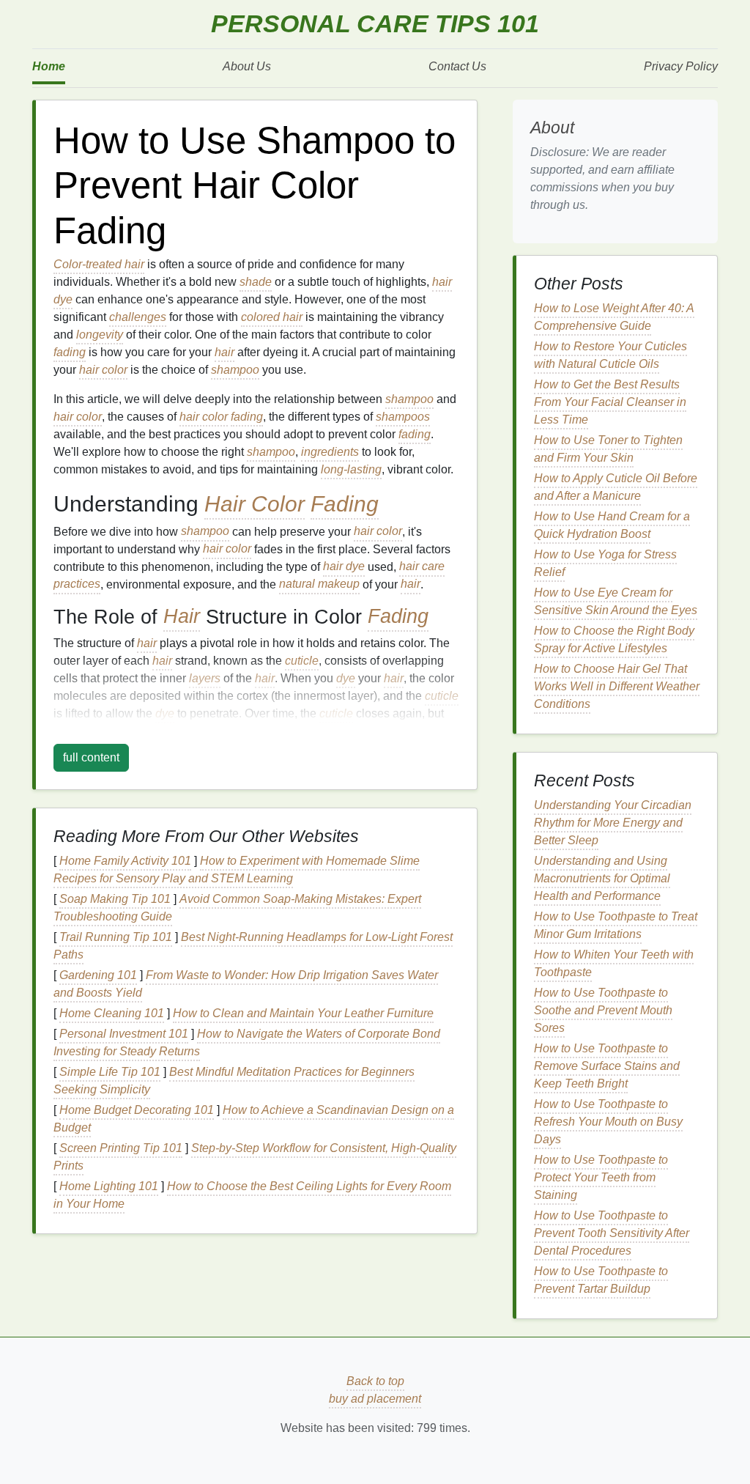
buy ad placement (375, 1398)
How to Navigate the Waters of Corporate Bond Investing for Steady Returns (246, 1042)
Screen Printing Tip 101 (120, 1148)
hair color (103, 369)
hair (224, 352)
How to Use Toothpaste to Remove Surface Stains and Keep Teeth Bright (607, 1066)
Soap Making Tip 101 (115, 899)
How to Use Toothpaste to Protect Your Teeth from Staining (601, 1177)
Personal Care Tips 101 (375, 23)
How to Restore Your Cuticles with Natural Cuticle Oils (610, 355)
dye (345, 678)
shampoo (235, 369)
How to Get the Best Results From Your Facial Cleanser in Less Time (610, 402)
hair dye (344, 567)
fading (69, 352)
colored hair (271, 317)
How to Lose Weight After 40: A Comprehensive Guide (614, 317)
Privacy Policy (681, 66)
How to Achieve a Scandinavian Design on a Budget (253, 1119)
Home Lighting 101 (108, 1186)
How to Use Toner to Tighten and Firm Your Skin (608, 449)
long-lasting (351, 469)
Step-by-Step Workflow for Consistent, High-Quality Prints (254, 1157)
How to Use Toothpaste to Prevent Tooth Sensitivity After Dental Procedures (611, 1233)
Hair (181, 617)
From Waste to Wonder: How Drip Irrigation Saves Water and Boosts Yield (245, 984)
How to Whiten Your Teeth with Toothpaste (614, 963)
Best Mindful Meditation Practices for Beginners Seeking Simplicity (234, 1081)
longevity (99, 334)
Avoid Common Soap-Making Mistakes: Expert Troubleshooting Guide (237, 908)
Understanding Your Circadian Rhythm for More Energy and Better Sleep (612, 822)
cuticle (302, 660)
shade (256, 282)
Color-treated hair (98, 264)
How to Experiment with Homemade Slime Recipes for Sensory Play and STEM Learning (236, 869)
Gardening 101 (98, 975)
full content (91, 757)
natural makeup (319, 584)
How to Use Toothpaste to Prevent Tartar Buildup (601, 1280)
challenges (137, 317)
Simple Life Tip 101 (109, 1072)
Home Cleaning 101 (111, 1013)
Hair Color (254, 503)
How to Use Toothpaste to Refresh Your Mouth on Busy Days (608, 1121)
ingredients (330, 452)
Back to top (375, 1381)
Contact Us (457, 66)
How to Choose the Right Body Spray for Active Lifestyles (614, 639)
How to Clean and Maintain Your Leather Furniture (303, 1013)
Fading (345, 503)
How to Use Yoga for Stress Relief (605, 563)
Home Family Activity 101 (125, 860)
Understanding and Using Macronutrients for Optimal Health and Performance (602, 878)
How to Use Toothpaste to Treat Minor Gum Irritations (615, 925)
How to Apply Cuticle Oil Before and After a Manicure (615, 487)
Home (48, 66)
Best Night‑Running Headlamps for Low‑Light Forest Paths (253, 946)
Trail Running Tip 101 (115, 937)
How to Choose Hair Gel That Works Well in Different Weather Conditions (616, 686)
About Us (247, 66)
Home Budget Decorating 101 (136, 1110)
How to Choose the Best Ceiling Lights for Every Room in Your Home (252, 1195)
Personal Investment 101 (123, 1033)
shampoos (403, 416)
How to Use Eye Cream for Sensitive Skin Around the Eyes (615, 601)
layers (204, 678)
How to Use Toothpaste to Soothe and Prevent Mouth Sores (603, 1010)
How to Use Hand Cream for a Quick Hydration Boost (612, 525)
